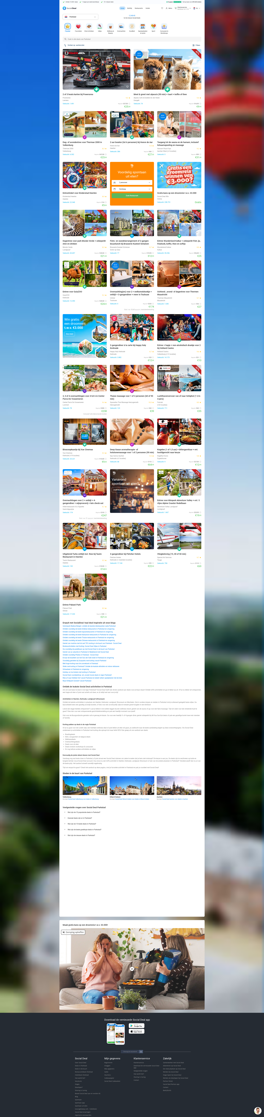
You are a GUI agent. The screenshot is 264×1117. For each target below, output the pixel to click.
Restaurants (139, 8)
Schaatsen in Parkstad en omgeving (76, 669)
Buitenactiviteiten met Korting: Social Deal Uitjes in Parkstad (84, 646)
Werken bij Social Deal (170, 1072)
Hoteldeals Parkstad (82, 1075)
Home (122, 8)
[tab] (132, 812)
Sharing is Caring (81, 1090)
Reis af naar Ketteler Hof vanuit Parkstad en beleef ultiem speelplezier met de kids (92, 678)
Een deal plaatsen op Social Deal (174, 1069)
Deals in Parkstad (81, 1066)
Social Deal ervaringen (82, 1112)
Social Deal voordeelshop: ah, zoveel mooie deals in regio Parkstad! (87, 675)
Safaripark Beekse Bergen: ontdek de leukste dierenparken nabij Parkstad (89, 626)
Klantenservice (139, 1063)
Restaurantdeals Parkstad (84, 1072)
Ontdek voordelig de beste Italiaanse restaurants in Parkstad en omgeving (89, 635)
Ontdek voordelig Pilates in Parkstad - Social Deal (80, 655)
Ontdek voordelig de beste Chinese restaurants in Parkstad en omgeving (89, 640)
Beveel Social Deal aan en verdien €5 (87, 1093)
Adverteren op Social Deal (172, 1066)
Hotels (148, 8)
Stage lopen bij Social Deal (172, 1075)
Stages (77, 1084)
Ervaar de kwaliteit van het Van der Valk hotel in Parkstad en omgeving (88, 658)
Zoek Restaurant (132, 196)
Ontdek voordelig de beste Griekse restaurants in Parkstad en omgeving (88, 629)
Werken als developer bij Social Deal (175, 1078)
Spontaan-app (80, 1103)
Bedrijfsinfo (167, 1090)
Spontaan (78, 1100)
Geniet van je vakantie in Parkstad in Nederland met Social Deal (86, 652)
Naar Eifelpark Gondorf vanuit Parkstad (77, 681)
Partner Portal (168, 1081)
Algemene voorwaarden (83, 1115)
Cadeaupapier (109, 1078)
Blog (76, 1097)
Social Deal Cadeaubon (112, 1081)
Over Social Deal (80, 1063)
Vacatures (78, 1081)
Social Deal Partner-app (171, 1084)
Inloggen (107, 1066)
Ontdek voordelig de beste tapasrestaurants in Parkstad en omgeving (88, 632)
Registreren (108, 1063)
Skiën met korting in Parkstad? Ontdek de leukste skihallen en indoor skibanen (91, 666)
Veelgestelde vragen (141, 1071)
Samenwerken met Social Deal (173, 1063)
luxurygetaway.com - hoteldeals (86, 1109)
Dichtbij (129, 8)
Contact (136, 1080)
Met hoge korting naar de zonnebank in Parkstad (80, 663)
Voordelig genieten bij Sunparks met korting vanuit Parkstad (84, 661)
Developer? (79, 1087)
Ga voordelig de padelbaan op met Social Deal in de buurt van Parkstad (88, 649)
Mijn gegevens (109, 1069)
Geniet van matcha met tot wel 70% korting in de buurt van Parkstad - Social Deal (92, 643)
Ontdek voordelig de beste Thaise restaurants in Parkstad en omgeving (88, 638)
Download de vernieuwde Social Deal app (146, 1067)
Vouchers (107, 1075)
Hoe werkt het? (80, 1078)
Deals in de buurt (81, 1069)
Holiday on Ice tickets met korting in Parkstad (79, 672)
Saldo (106, 1072)
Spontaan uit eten (81, 1106)
